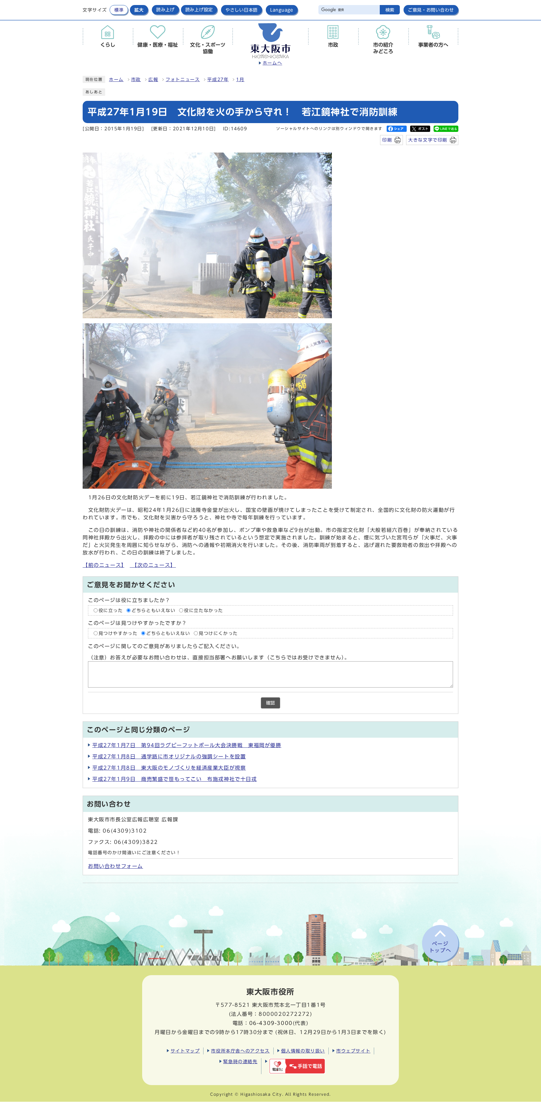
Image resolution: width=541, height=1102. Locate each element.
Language (281, 10)
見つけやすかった (118, 633)
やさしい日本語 (241, 10)
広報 (153, 79)
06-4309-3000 (271, 1023)
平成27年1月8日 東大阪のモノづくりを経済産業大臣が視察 (169, 767)
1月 (240, 79)
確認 (270, 703)
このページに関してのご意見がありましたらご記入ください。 (165, 646)
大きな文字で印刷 (427, 140)
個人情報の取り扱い (303, 1050)
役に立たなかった (203, 610)
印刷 (387, 140)
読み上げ (165, 10)
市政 (136, 79)
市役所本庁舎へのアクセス (240, 1050)
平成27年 (218, 79)
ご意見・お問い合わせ (431, 10)
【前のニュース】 (103, 565)
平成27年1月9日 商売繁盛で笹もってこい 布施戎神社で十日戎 (174, 779)
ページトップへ (440, 947)
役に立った (111, 610)
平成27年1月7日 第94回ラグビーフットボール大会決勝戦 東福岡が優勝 (186, 745)
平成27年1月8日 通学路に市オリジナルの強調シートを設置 (169, 756)
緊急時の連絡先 (240, 1061)
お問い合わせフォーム (115, 866)
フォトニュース (183, 79)
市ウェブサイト (353, 1050)
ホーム (116, 79)
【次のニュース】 (153, 565)
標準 (118, 10)
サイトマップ (185, 1050)
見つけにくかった (218, 633)
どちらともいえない (153, 610)
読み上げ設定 (199, 10)
